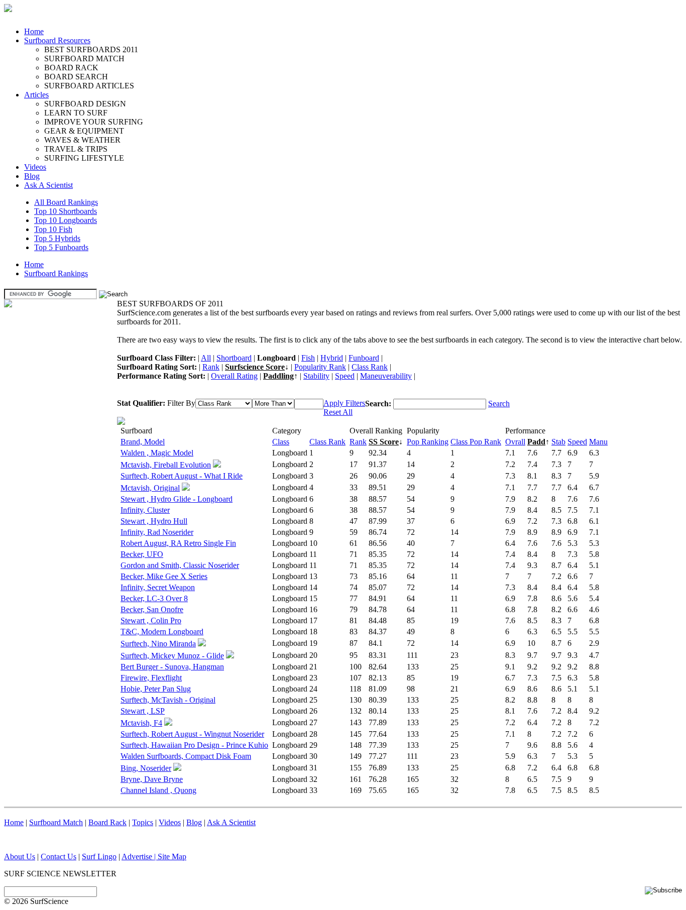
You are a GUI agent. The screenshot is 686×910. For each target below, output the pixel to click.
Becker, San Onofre (152, 609)
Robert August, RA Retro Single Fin (178, 543)
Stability (316, 376)
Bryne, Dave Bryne (152, 779)
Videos (35, 167)
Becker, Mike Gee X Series (164, 576)
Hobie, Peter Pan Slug (156, 689)
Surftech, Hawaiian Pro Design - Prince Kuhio (194, 745)
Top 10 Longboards (65, 220)
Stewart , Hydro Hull (154, 521)
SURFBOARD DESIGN (85, 103)
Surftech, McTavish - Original (168, 700)
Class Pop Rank (475, 441)
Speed (345, 376)
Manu (598, 441)
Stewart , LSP (143, 711)
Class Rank (370, 367)
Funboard (364, 358)
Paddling (278, 376)
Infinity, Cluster (145, 510)
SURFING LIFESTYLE (84, 158)
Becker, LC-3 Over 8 (154, 598)
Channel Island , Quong (158, 790)
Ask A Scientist (48, 185)
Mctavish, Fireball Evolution (166, 465)
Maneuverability (386, 376)
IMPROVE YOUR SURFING (93, 122)
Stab (558, 441)
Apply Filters (344, 403)
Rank (210, 367)
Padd (536, 441)
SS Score (384, 441)
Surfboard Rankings (56, 273)
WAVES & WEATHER (82, 140)
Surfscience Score (255, 367)
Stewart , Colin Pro (151, 620)
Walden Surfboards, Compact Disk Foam (186, 756)
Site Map (172, 856)
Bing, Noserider (146, 768)
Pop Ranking (427, 441)
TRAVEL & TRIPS (75, 149)
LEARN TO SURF (75, 112)
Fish (308, 358)
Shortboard (234, 358)
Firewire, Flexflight (151, 677)
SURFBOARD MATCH (84, 58)
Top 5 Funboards (61, 247)
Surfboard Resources (57, 40)
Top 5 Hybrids (57, 238)
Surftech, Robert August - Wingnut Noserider (192, 734)
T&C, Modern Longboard (162, 631)
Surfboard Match (56, 822)
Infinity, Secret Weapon (158, 587)
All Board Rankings (66, 202)
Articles (36, 94)
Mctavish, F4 (141, 723)
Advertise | (140, 856)
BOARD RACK (71, 67)
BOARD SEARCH (76, 76)
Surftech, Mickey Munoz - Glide (172, 655)
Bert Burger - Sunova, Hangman (172, 666)
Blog (32, 176)
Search (499, 403)
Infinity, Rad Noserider (157, 532)
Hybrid (331, 358)
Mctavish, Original (150, 488)
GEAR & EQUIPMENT (84, 131)
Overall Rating (234, 376)
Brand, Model (143, 441)
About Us (19, 856)
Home (34, 31)
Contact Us (58, 856)
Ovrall (515, 441)
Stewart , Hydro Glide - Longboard (177, 499)
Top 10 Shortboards (65, 211)
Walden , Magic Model (157, 452)
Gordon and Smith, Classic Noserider (180, 565)
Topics (142, 822)
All (206, 358)
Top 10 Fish (53, 229)
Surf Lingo (99, 856)
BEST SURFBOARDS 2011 (91, 49)
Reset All (338, 412)
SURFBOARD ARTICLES (89, 85)
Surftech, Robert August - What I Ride (182, 476)
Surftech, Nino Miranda (158, 643)
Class (280, 441)
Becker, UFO (142, 554)
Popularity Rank (320, 367)
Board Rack (107, 822)
